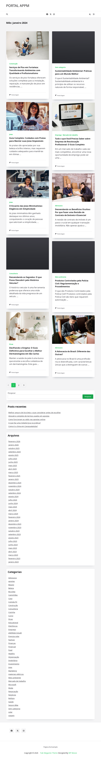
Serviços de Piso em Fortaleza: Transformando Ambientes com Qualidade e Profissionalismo (24, 70)
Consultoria (13, 274)
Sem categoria (60, 67)
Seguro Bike (13, 705)
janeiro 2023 (13, 562)
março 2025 (13, 472)
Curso (10, 616)
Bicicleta (11, 591)
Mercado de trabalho (70, 135)
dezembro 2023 (14, 524)
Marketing (12, 671)
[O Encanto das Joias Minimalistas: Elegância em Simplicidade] (27, 184)
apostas (11, 581)
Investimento (13, 664)
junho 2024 (13, 503)
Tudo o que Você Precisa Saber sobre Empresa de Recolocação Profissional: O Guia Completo (72, 141)
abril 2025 (12, 469)
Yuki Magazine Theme (49, 753)
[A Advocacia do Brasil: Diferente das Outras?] (73, 329)
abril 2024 (12, 510)
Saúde (11, 702)
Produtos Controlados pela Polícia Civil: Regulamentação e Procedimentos (71, 283)
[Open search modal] (7, 14)
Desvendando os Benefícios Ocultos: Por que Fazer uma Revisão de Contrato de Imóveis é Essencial (73, 212)
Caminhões (13, 595)
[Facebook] (47, 14)
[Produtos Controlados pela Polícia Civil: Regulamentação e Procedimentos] (73, 257)
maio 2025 (12, 465)
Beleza (11, 588)
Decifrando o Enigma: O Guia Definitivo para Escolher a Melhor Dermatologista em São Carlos (25, 350)
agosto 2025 (13, 455)
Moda (10, 688)
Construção (13, 64)
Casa (10, 598)
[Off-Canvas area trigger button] (94, 14)
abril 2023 (12, 551)
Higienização (13, 657)
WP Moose (73, 753)
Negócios (12, 695)
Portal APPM (17, 5)
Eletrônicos (12, 626)
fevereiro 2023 (14, 558)
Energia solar (13, 636)
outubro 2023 (13, 531)
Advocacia (58, 206)
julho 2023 (12, 541)
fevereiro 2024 (14, 517)
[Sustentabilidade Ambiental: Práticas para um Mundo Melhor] (73, 47)
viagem (11, 715)
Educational (13, 622)
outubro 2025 (13, 448)
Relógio (11, 698)
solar (10, 712)
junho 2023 (13, 545)
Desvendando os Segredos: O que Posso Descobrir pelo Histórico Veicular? (25, 280)
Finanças (12, 643)
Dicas (11, 344)
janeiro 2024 (13, 520)
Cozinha (11, 612)
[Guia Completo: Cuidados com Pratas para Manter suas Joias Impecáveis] (27, 116)
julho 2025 (12, 458)
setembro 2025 (14, 452)
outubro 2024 (13, 489)
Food (10, 650)
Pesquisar (12, 393)
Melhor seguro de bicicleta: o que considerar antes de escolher (34, 412)
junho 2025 (13, 462)
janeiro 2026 (13, 445)
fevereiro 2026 (14, 441)
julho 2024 (12, 500)
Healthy (11, 653)
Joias (11, 134)
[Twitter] (50, 14)
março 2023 (13, 555)
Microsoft (12, 684)
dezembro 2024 (14, 483)
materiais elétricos (16, 674)
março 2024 (13, 514)
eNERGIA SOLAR (15, 633)
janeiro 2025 (13, 479)
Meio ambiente (60, 277)
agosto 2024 (13, 496)
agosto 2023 (13, 538)
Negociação (13, 691)
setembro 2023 (14, 534)
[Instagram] (54, 14)
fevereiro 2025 (14, 476)
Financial (12, 647)
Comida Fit (12, 602)
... (21, 86)
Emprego (58, 135)
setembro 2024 (14, 493)
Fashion (11, 640)
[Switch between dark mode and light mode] (90, 14)
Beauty (11, 585)
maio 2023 (12, 548)
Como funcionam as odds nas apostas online (26, 419)
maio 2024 (12, 507)
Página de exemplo (50, 747)
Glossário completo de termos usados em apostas (28, 416)
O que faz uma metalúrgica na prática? (24, 423)
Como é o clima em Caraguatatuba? (23, 426)
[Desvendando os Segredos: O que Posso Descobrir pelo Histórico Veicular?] (27, 254)
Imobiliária (12, 660)
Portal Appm (15, 95)
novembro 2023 (14, 527)
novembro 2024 (14, 486)
